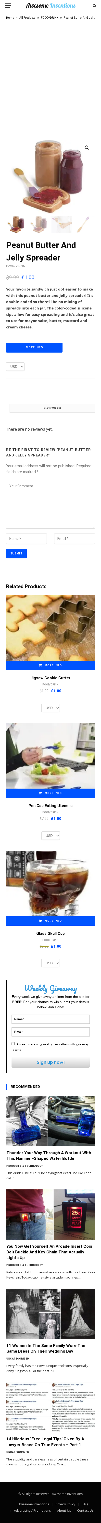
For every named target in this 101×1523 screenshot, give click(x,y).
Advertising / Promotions (32, 1510)
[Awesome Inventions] (50, 5)
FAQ (85, 1504)
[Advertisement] (50, 79)
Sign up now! (51, 1062)
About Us (64, 1510)
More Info (34, 347)
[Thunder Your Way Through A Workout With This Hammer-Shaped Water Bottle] (50, 1121)
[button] (87, 147)
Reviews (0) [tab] (52, 408)
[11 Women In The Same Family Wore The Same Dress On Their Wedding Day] (50, 1314)
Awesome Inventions (33, 1504)
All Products (27, 17)
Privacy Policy (65, 1504)
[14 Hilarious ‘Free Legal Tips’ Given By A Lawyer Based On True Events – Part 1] (50, 1407)
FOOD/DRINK (49, 17)
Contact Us (85, 1510)
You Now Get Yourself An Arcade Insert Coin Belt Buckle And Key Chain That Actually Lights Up (49, 1252)
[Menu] (8, 5)
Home (10, 17)
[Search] (94, 5)
